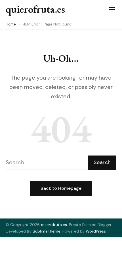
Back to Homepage (61, 188)
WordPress (96, 231)
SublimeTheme (46, 231)
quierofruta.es (35, 9)
